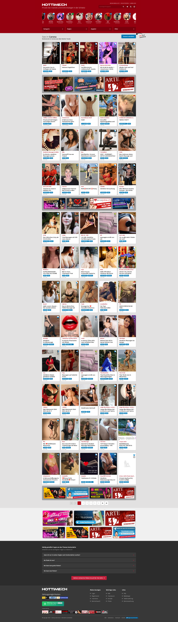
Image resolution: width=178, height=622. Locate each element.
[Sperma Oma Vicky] (49, 16)
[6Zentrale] (78, 612)
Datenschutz (111, 617)
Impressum (111, 596)
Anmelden (133, 3)
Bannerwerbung (129, 601)
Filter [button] (116, 29)
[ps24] (52, 612)
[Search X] (71, 612)
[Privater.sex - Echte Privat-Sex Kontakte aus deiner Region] (58, 84)
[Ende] (106, 503)
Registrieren (125, 3)
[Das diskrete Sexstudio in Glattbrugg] (58, 518)
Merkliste (114, 3)
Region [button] (69, 29)
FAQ (125, 593)
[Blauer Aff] (54, 203)
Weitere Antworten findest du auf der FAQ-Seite (88, 578)
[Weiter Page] (102, 503)
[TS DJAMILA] (87, 16)
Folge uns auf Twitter (132, 617)
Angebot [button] (93, 29)
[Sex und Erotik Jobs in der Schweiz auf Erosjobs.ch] (91, 612)
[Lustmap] (58, 612)
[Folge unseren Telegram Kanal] (127, 6)
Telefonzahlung (128, 598)
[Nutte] (45, 612)
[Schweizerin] (77, 16)
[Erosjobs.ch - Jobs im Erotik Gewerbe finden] (100, 203)
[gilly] (96, 16)
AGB (109, 593)
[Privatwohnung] (106, 16)
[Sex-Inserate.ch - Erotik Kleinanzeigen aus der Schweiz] (105, 612)
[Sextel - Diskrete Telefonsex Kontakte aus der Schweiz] (100, 493)
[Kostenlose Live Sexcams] (54, 493)
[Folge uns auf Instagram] (134, 6)
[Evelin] (115, 16)
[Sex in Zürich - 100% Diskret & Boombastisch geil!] (89, 84)
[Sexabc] (65, 612)
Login (93, 593)
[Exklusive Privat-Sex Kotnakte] (77, 203)
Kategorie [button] (46, 29)
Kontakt (110, 598)
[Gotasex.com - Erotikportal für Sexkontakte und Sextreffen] (85, 612)
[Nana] (68, 16)
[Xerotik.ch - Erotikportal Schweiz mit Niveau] (98, 612)
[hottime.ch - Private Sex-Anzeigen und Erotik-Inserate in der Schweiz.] (54, 4)
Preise (109, 601)
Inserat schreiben (128, 36)
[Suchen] (123, 6)
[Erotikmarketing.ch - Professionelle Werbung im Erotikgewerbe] (123, 203)
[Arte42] (119, 84)
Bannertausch (96, 601)
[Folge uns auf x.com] (130, 6)
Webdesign (127, 596)
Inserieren (95, 598)
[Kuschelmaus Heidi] (58, 16)
